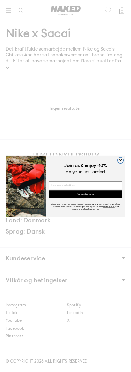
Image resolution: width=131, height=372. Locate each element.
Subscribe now (85, 194)
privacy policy (108, 206)
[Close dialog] (120, 160)
